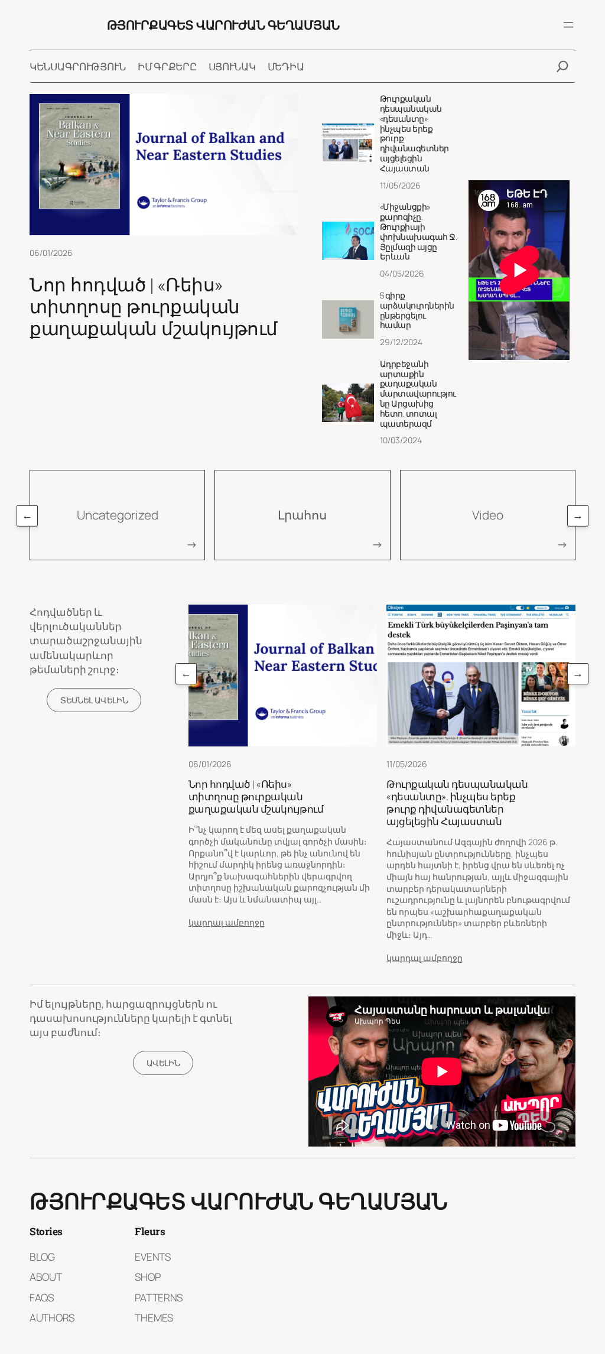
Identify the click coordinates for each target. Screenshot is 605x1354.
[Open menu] (568, 25)
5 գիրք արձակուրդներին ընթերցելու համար (417, 310)
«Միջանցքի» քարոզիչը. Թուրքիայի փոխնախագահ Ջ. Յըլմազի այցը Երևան (418, 232)
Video (487, 514)
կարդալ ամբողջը (226, 922)
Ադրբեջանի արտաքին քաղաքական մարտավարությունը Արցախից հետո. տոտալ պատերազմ (418, 394)
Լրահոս (302, 514)
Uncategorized (117, 514)
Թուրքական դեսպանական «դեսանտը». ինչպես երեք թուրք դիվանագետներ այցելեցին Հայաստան (414, 133)
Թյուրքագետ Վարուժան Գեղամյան (223, 25)
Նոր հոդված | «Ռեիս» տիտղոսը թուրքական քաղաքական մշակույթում (154, 306)
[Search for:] (562, 66)
